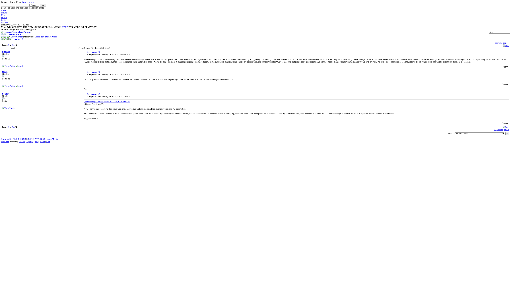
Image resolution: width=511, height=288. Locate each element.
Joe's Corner (17, 37)
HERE (65, 27)
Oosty (4, 71)
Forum (4, 13)
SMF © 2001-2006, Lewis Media (42, 139)
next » (505, 43)
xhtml (42, 141)
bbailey (5, 94)
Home (3, 10)
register (32, 2)
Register (4, 22)
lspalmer (6, 51)
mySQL (29, 141)
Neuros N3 (18, 39)
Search (4, 17)
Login (3, 20)
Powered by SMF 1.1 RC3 (13, 139)
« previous (497, 43)
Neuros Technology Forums (17, 32)
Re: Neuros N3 (93, 52)
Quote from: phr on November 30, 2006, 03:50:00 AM (107, 102)
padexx (22, 141)
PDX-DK (5, 141)
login (24, 2)
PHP (36, 141)
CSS (48, 141)
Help (3, 15)
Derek (37, 37)
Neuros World (15, 34)
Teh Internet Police (49, 37)
